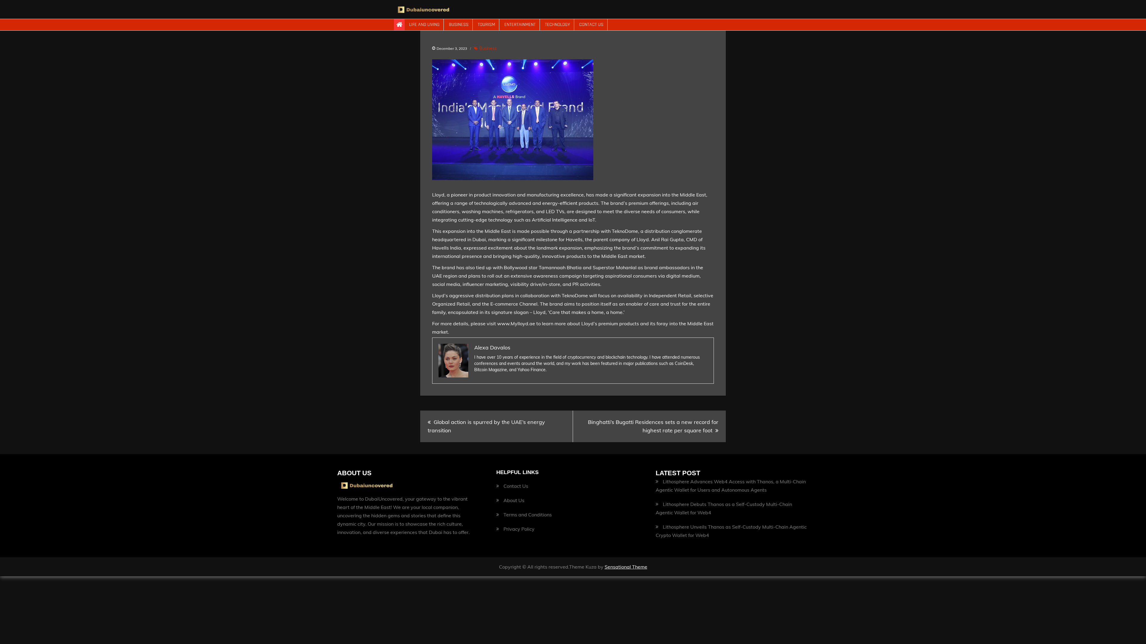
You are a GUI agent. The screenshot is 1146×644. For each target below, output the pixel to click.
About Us (513, 500)
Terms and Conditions (527, 515)
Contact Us (591, 24)
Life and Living (424, 24)
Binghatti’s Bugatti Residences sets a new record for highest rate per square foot (653, 426)
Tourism (486, 24)
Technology (557, 24)
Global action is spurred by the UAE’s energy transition (486, 426)
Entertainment (520, 24)
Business (459, 24)
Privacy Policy (519, 529)
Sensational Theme (626, 567)
